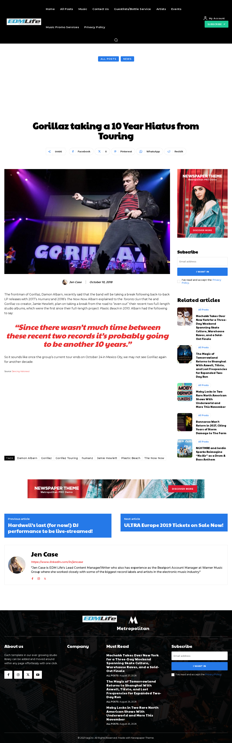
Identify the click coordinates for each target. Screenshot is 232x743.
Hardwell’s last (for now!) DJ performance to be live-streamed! (50, 528)
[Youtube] (38, 675)
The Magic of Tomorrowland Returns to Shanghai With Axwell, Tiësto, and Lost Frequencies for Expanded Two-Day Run (211, 365)
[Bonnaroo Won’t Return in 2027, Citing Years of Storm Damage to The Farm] (184, 422)
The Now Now (154, 458)
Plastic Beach (130, 458)
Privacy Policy (213, 674)
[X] (45, 577)
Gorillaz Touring (67, 458)
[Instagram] (38, 577)
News (127, 58)
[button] (116, 40)
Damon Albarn (27, 458)
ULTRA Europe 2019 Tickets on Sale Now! (173, 525)
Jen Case (75, 282)
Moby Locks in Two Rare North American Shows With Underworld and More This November (211, 399)
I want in (202, 271)
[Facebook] (32, 577)
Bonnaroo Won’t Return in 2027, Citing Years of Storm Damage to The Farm (211, 427)
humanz (87, 458)
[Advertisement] (116, 91)
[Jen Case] (65, 282)
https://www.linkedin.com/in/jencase (57, 562)
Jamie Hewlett (107, 458)
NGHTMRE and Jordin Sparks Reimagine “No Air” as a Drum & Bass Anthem (211, 453)
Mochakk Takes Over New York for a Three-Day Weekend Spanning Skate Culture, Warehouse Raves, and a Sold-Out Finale (211, 327)
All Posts (108, 58)
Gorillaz (46, 458)
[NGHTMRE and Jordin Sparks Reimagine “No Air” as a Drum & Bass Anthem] (184, 448)
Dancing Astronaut (21, 371)
